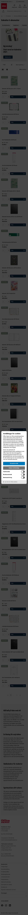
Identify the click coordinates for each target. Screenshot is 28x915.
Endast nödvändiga (14, 468)
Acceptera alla (14, 463)
